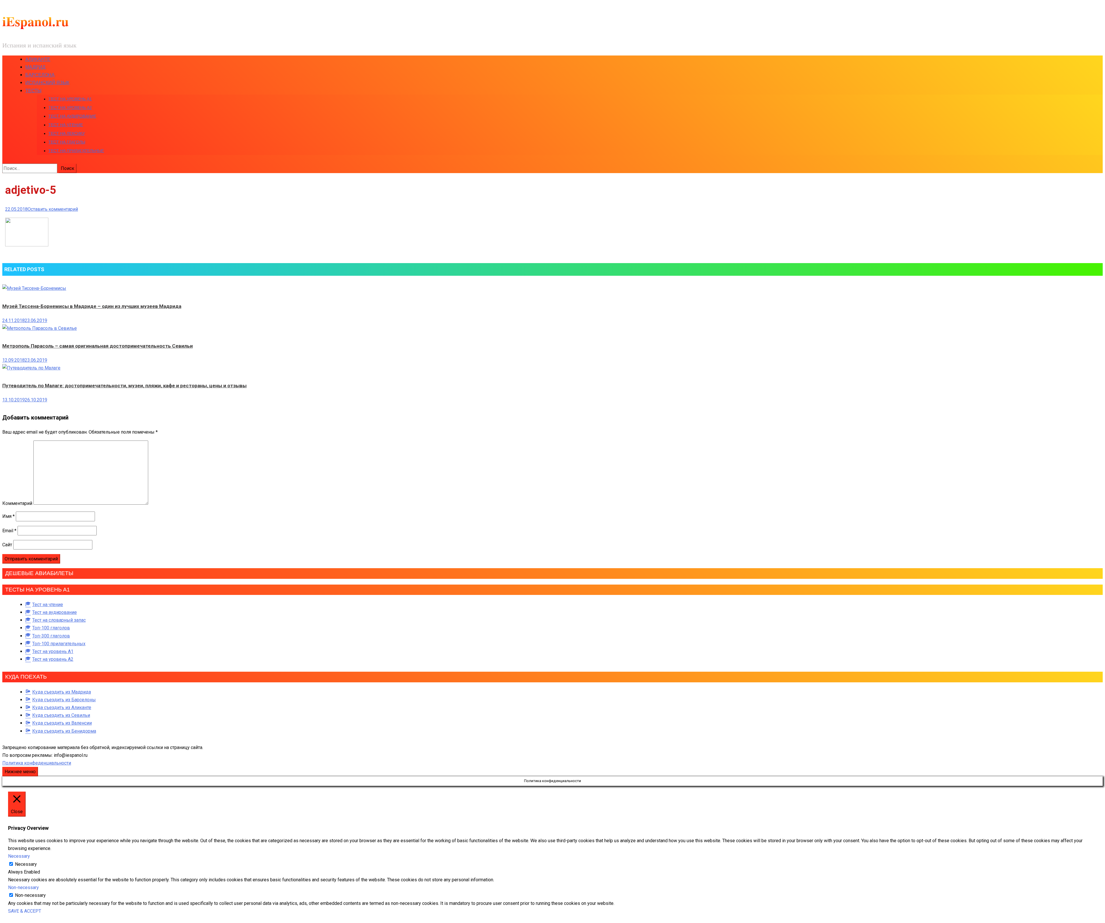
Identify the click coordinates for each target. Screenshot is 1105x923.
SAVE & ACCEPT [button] (24, 911)
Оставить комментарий (53, 209)
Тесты (33, 90)
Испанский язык (47, 82)
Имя (8, 516)
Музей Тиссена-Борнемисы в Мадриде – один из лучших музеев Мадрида (91, 306)
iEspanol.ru (35, 21)
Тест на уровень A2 (70, 107)
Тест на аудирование (72, 116)
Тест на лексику (66, 133)
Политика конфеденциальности (36, 763)
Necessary (26, 864)
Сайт (7, 544)
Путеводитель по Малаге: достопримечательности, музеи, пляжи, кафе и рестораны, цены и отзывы (124, 385)
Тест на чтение (65, 124)
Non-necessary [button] (23, 887)
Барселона (40, 74)
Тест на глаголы (66, 142)
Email (9, 530)
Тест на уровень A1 (70, 99)
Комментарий (17, 503)
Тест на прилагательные (76, 150)
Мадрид (35, 67)
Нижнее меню (20, 771)
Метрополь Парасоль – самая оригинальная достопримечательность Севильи (97, 346)
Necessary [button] (19, 856)
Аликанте (37, 59)
